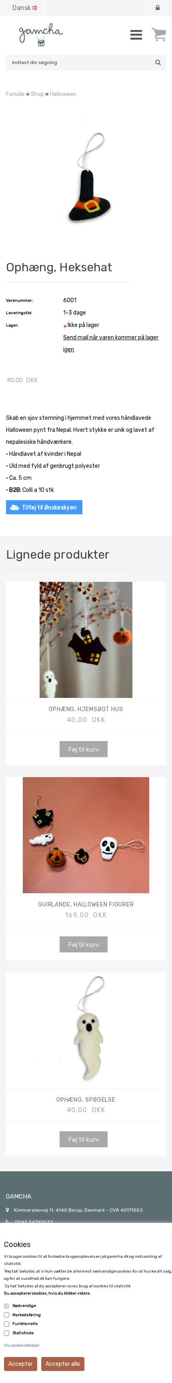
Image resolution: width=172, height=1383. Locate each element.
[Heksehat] (86, 177)
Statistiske (23, 1333)
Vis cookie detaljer (22, 1345)
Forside (15, 94)
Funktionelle (25, 1323)
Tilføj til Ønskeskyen (49, 507)
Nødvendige (24, 1305)
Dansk (21, 8)
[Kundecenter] (158, 8)
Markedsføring (26, 1315)
